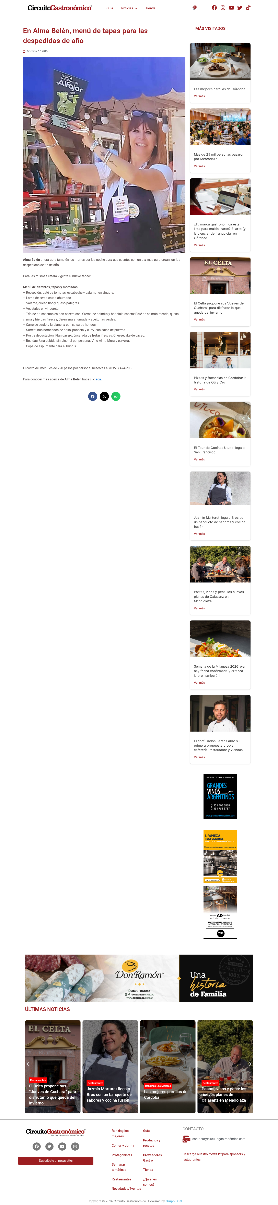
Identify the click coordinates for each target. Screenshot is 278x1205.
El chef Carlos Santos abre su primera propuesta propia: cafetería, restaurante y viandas (218, 745)
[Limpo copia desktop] (220, 856)
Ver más (199, 96)
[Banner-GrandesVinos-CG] (220, 796)
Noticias (127, 8)
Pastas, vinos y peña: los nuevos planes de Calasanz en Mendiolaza (219, 596)
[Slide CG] (139, 978)
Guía (109, 8)
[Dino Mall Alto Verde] (220, 913)
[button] (92, 396)
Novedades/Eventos (126, 1189)
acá (98, 379)
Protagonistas (122, 1155)
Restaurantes (38, 1080)
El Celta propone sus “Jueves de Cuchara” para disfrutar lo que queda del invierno (219, 307)
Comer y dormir (123, 1146)
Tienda (150, 8)
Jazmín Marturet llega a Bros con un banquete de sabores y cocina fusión (219, 522)
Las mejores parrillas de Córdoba (219, 89)
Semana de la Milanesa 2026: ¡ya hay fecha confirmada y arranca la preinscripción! (219, 671)
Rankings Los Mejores (158, 1085)
